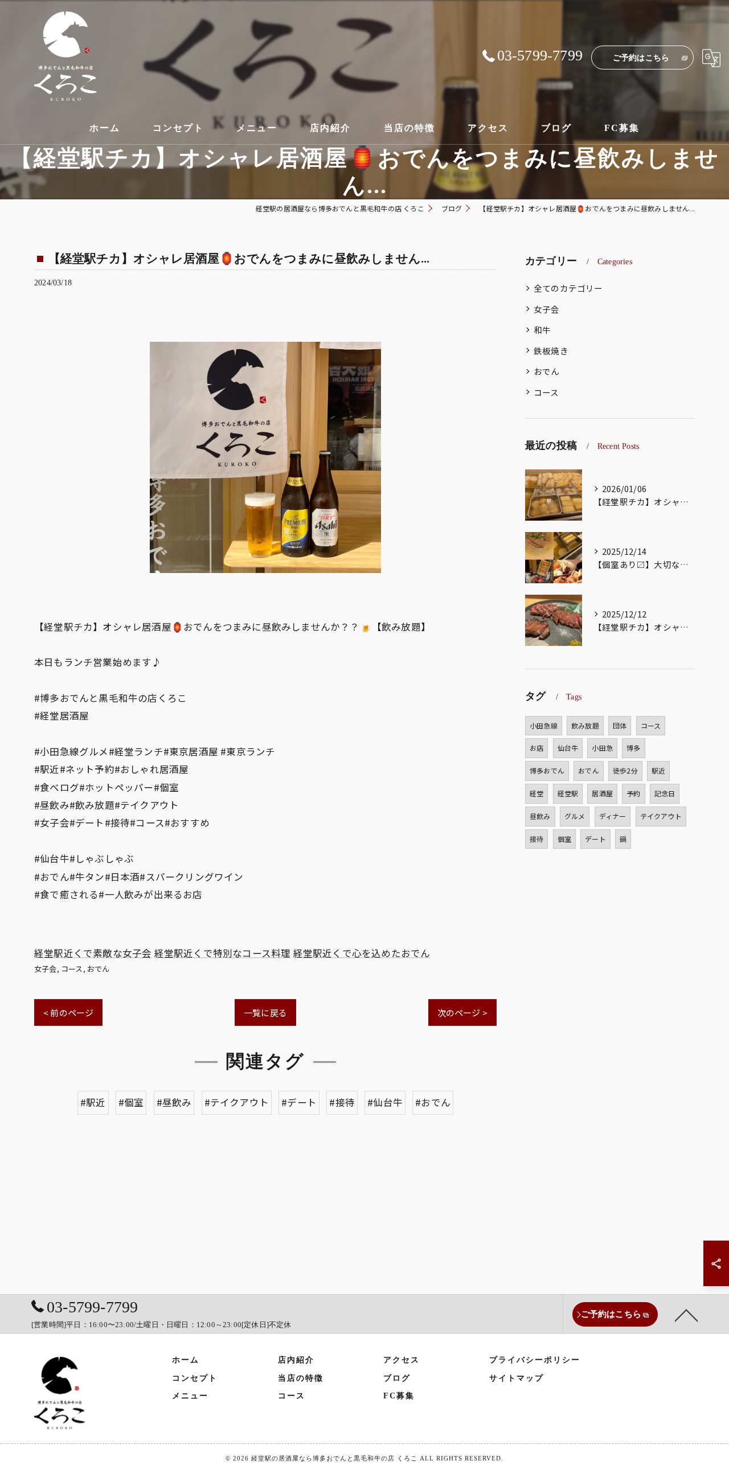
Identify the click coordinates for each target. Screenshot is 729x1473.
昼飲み (540, 816)
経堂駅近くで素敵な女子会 (92, 953)
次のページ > (462, 1012)
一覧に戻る (265, 1012)
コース (72, 968)
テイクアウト (661, 816)
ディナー (612, 816)
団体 (619, 725)
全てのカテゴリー (568, 288)
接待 (536, 839)
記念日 (664, 793)
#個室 (131, 1102)
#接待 (342, 1102)
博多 (633, 747)
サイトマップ (516, 1378)
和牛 (542, 329)
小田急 (602, 747)
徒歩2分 (625, 770)
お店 (536, 747)
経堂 (536, 793)
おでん (98, 968)
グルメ (574, 816)
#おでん (432, 1102)
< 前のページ (68, 1012)
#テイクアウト (236, 1102)
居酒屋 (602, 793)
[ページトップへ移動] (686, 1314)
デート (595, 839)
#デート (299, 1102)
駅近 (658, 770)
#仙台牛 (385, 1102)
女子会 (45, 968)
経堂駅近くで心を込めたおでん (362, 953)
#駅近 (93, 1102)
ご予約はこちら (641, 58)
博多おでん (547, 770)
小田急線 (544, 725)
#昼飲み (174, 1102)
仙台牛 (568, 747)
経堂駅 (568, 793)
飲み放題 (585, 725)
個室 (564, 839)
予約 (633, 793)
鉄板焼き (551, 351)
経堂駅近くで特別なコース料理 (222, 953)
